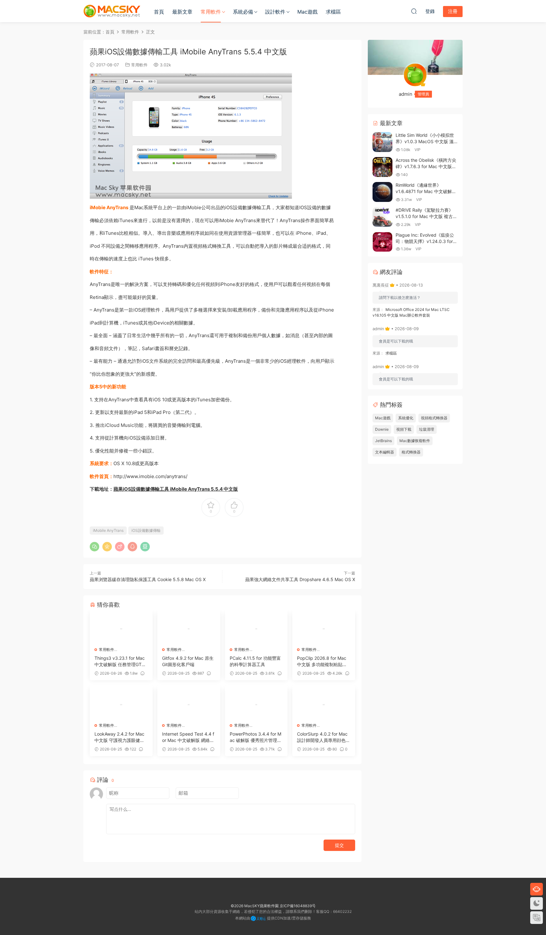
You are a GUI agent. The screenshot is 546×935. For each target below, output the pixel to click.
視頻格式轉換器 (434, 418)
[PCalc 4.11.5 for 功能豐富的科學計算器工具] (256, 628)
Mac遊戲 (307, 12)
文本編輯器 (384, 452)
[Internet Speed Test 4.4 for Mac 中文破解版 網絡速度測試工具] (188, 704)
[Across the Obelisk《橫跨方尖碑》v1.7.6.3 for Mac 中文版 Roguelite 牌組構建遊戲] (382, 167)
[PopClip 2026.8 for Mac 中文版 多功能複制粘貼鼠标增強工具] (323, 628)
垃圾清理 (426, 429)
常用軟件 (211, 12)
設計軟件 (275, 12)
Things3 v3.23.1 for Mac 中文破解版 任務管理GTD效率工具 (119, 661)
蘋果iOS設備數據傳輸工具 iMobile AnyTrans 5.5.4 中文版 (175, 489)
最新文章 (182, 12)
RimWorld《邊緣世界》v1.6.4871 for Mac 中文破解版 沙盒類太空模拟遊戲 (426, 191)
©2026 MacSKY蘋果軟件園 (255, 905)
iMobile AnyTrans (108, 530)
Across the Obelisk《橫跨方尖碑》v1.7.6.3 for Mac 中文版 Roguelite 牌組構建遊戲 (426, 166)
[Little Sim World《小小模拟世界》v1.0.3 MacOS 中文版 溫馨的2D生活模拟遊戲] (382, 142)
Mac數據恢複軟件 (414, 440)
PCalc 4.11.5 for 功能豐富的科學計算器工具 (255, 661)
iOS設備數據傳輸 (146, 530)
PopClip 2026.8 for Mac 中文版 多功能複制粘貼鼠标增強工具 (322, 661)
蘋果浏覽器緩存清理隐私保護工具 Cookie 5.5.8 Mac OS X (148, 579)
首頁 (159, 12)
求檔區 (333, 12)
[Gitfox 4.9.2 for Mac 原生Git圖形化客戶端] (188, 628)
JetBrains (383, 440)
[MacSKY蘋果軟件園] (111, 11)
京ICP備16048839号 (298, 905)
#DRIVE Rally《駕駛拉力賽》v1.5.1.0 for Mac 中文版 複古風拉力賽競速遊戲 (426, 216)
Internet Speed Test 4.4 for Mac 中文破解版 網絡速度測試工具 (188, 737)
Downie (382, 429)
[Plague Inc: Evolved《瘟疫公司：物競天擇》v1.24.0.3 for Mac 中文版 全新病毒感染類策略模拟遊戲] (382, 242)
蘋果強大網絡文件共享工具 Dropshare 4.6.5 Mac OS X (300, 579)
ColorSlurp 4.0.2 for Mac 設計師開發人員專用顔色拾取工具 (323, 737)
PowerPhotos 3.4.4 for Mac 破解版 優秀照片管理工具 (256, 737)
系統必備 (243, 12)
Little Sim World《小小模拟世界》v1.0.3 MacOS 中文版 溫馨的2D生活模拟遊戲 (425, 141)
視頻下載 (403, 429)
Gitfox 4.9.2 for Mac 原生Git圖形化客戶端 (188, 661)
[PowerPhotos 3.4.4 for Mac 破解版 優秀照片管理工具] (256, 704)
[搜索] (414, 11)
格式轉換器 (411, 452)
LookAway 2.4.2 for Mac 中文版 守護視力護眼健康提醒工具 (119, 737)
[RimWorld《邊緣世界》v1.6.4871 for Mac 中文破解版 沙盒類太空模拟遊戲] (382, 192)
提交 (339, 845)
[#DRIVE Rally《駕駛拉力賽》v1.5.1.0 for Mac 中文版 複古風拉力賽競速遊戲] (382, 217)
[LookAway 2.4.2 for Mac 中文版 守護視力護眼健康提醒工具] (121, 704)
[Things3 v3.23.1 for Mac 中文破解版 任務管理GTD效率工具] (121, 628)
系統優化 (405, 418)
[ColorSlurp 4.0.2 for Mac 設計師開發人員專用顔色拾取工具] (323, 704)
